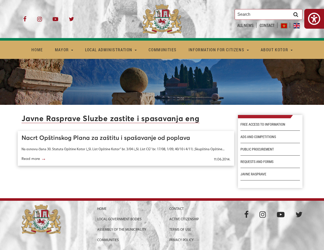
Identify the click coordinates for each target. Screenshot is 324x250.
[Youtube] (55, 21)
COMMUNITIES (163, 49)
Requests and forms (256, 161)
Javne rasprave (253, 174)
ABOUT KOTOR (275, 49)
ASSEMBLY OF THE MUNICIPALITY (121, 230)
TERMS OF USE (180, 230)
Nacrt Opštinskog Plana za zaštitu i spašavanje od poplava (106, 138)
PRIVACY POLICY (181, 240)
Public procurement (257, 149)
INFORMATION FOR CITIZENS (217, 49)
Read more (34, 158)
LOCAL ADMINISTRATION (109, 49)
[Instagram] (39, 21)
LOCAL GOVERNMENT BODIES (119, 219)
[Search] (296, 14)
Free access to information (262, 124)
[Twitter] (71, 21)
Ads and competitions (258, 137)
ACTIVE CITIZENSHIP (184, 219)
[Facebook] (25, 21)
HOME (37, 49)
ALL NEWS (245, 25)
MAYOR (62, 49)
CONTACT (267, 25)
